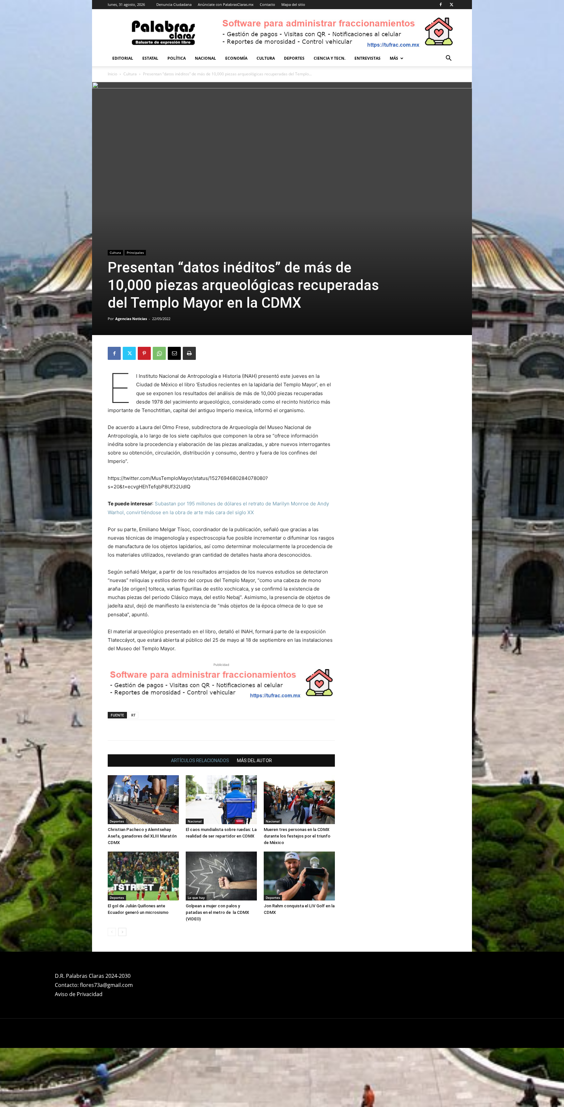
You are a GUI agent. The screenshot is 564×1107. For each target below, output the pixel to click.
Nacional (205, 58)
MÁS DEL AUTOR (254, 760)
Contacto (267, 4)
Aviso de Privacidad (78, 994)
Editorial (122, 58)
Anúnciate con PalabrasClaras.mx (226, 4)
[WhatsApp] (159, 353)
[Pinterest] (144, 353)
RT (133, 715)
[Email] (174, 353)
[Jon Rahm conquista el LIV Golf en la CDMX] (299, 876)
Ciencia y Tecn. (329, 58)
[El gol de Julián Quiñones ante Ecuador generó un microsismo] (143, 876)
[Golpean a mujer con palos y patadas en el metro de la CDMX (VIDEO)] (221, 876)
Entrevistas (367, 58)
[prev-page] (112, 932)
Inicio (112, 74)
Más (394, 58)
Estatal (150, 58)
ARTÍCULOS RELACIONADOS (200, 760)
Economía (236, 58)
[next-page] (122, 932)
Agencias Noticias (131, 318)
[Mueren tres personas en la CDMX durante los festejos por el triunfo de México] (299, 799)
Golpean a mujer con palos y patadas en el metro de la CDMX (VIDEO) (217, 912)
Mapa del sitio (293, 4)
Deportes (294, 58)
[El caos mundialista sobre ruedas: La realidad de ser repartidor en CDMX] (221, 799)
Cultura (266, 58)
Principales (135, 252)
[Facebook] (441, 4)
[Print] (189, 353)
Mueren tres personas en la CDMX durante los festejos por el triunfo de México (297, 836)
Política (176, 58)
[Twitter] (451, 4)
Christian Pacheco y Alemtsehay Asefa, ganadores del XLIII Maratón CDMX (142, 836)
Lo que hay (196, 897)
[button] (448, 59)
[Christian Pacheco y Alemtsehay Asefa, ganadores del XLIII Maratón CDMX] (143, 799)
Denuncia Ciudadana (174, 4)
